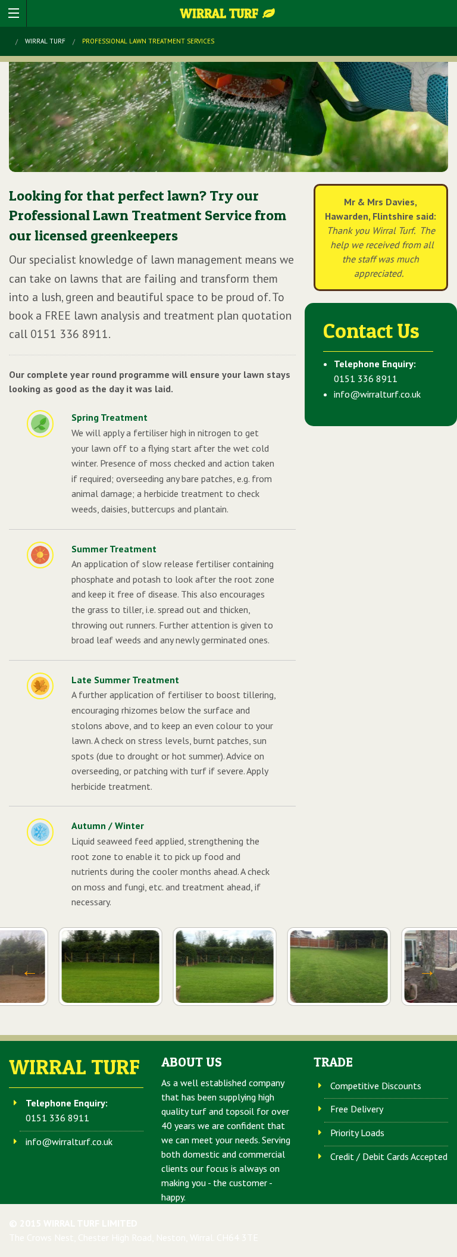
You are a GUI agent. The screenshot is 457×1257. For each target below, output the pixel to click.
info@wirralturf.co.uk (377, 394)
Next (427, 971)
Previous (30, 971)
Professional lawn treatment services (148, 41)
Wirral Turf (220, 13)
